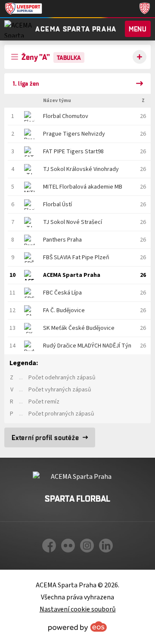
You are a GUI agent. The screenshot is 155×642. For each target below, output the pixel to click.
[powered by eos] (77, 626)
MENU (138, 29)
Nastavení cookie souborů (78, 609)
